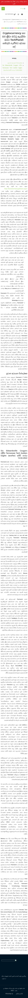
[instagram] (21, 14)
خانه (26, 19)
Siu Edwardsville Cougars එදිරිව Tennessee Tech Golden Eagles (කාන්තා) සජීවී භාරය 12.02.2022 (12, 67)
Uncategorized (7, 19)
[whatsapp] (18, 14)
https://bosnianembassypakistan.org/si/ (15, 189)
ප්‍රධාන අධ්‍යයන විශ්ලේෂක (15, 63)
